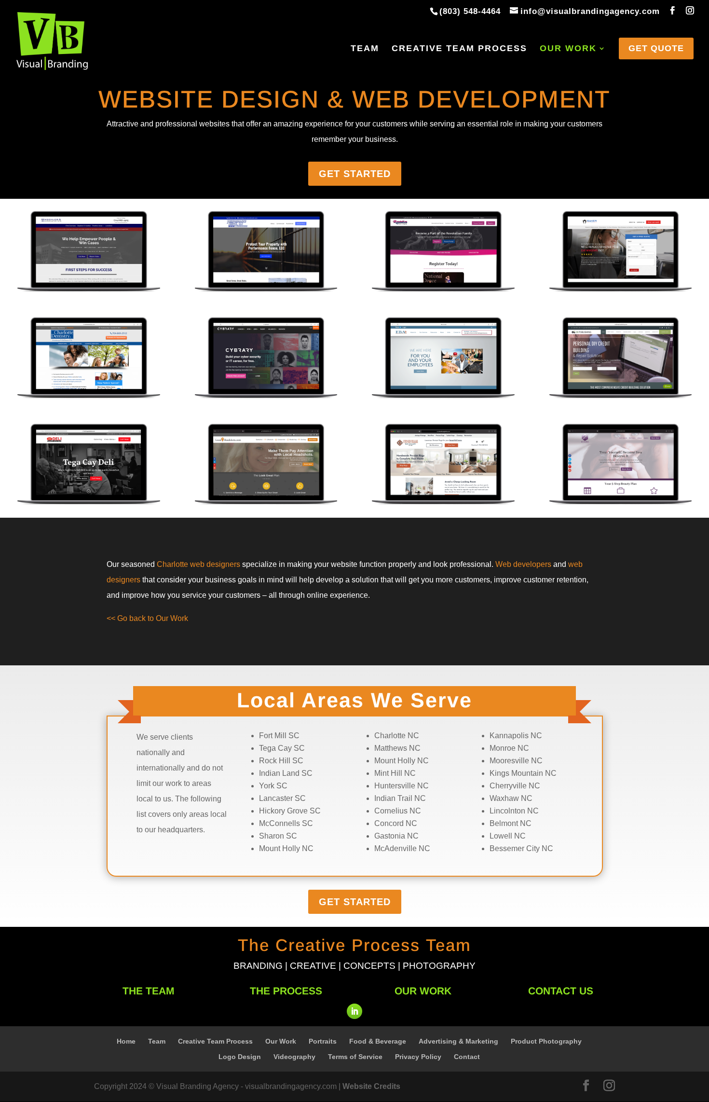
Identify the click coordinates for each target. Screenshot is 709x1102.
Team (365, 49)
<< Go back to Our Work (147, 618)
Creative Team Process (459, 49)
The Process (286, 990)
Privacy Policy (418, 1057)
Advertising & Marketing (458, 1041)
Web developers (523, 564)
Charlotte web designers (198, 564)
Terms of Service (355, 1057)
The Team (149, 990)
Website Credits (371, 1086)
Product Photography (546, 1041)
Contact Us (560, 990)
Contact (467, 1057)
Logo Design (239, 1057)
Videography (294, 1057)
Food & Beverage (377, 1041)
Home (126, 1041)
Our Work (568, 49)
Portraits (323, 1041)
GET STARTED (355, 173)
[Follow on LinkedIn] (354, 1011)
